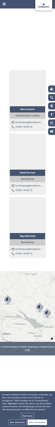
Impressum (33, 347)
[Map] (27, 306)
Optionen (27, 416)
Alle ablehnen (17, 422)
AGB (27, 350)
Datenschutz (47, 347)
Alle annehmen (37, 422)
